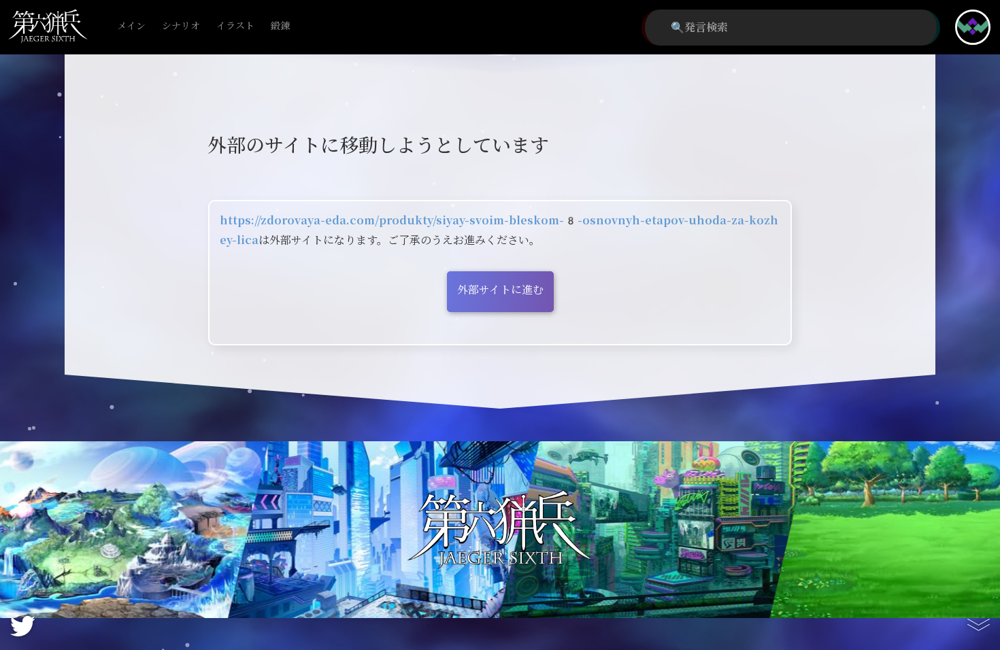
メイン (131, 26)
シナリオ (181, 26)
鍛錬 (280, 26)
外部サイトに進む (500, 290)
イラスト (235, 26)
